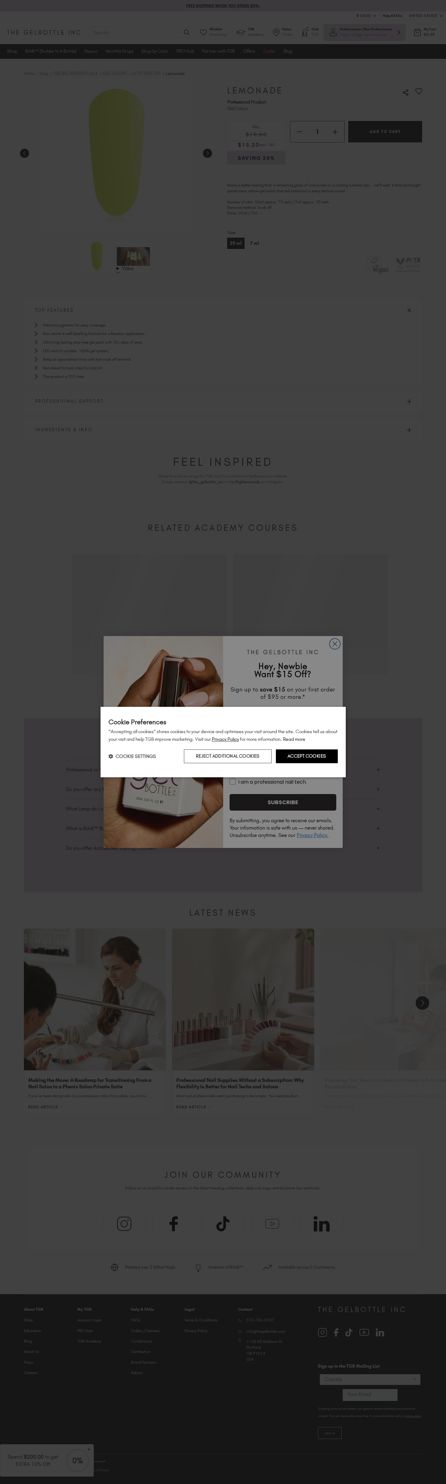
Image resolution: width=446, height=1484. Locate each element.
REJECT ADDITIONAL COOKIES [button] (228, 756)
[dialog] (223, 742)
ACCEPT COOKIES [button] (307, 756)
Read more (294, 739)
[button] (132, 756)
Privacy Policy (225, 739)
